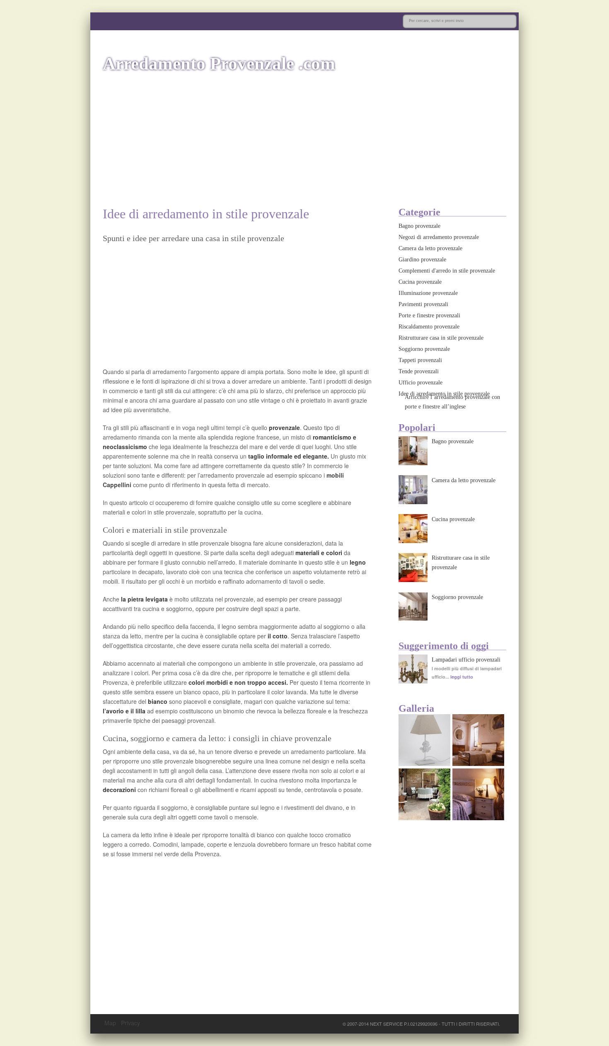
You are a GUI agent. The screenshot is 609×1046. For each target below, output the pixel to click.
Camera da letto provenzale (430, 248)
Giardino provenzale (422, 259)
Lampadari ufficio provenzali (466, 660)
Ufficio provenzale (420, 382)
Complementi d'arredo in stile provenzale (447, 271)
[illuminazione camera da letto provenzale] (478, 818)
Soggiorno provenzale (424, 349)
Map (110, 1023)
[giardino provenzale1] (424, 818)
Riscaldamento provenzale (429, 327)
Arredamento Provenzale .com (219, 63)
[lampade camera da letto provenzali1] (424, 763)
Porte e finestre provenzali (429, 315)
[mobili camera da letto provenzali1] (478, 763)
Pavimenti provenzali (423, 304)
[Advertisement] (304, 140)
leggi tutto (461, 677)
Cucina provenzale (420, 282)
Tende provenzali (419, 371)
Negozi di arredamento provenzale (439, 237)
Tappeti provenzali (420, 360)
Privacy (130, 1023)
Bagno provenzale (419, 226)
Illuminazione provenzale (428, 293)
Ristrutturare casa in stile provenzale (441, 338)
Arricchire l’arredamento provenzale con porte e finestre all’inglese (452, 402)
